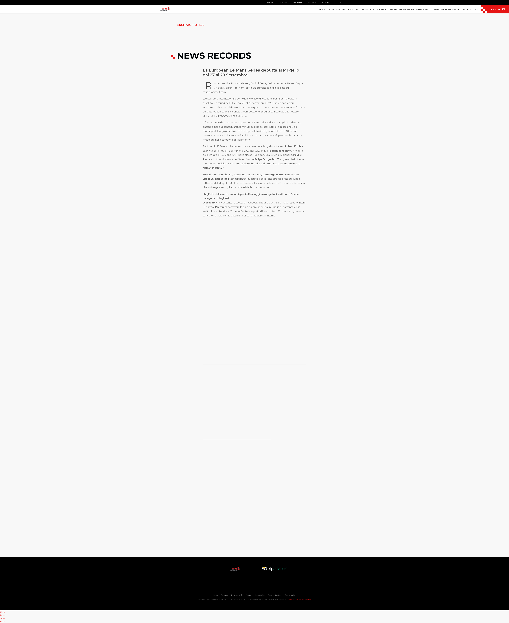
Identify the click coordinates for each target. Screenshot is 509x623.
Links (216, 595)
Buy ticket (496, 9)
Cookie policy (290, 595)
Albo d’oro (283, 3)
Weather (312, 3)
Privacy (249, 595)
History (270, 3)
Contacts (224, 595)
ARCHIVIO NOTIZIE (191, 24)
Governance (326, 3)
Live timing (297, 3)
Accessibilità (260, 595)
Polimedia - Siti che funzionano (299, 599)
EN (340, 3)
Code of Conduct (275, 595)
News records (236, 595)
